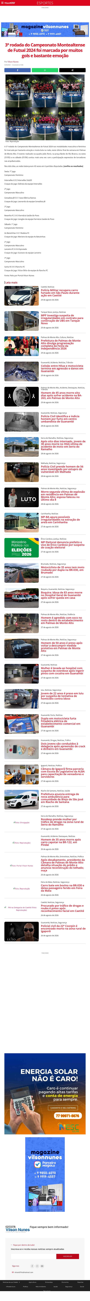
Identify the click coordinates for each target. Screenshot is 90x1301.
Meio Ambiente (41, 1286)
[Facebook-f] (32, 1266)
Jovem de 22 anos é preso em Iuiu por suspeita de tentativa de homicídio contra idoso (62, 695)
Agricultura (32, 1282)
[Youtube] (42, 1266)
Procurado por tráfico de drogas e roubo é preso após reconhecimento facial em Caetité (62, 908)
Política (25, 1286)
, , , (57, 362)
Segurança (68, 1286)
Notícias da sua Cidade (10, 1282)
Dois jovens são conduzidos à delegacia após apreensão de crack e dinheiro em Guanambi (63, 746)
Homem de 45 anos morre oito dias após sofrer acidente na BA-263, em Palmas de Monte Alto (61, 395)
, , (53, 312)
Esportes (45, 3)
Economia (65, 1282)
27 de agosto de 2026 (49, 526)
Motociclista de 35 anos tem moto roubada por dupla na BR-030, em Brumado (62, 569)
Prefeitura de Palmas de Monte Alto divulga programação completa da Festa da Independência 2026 (61, 344)
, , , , (63, 388)
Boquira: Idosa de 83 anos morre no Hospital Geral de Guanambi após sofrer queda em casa (61, 595)
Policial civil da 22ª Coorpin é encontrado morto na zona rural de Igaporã (63, 928)
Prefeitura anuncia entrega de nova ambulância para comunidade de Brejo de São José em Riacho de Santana (62, 798)
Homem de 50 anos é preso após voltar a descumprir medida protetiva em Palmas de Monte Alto (61, 647)
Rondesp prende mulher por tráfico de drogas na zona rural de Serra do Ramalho (62, 821)
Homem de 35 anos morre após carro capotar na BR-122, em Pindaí (61, 842)
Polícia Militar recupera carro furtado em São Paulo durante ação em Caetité (60, 292)
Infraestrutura (10, 1286)
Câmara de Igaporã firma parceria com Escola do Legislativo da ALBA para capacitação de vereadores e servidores (63, 772)
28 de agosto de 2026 (49, 426)
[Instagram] (37, 1266)
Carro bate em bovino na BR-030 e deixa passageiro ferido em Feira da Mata (62, 887)
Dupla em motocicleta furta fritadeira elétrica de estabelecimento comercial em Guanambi (60, 722)
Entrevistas (49, 1282)
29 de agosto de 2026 (49, 300)
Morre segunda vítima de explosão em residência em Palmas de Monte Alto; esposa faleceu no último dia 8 (63, 495)
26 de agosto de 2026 (49, 849)
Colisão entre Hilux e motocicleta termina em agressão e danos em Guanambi (62, 368)
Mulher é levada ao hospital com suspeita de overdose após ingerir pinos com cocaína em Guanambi (62, 670)
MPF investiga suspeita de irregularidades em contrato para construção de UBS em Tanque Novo (62, 319)
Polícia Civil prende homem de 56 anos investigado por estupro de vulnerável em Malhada (62, 469)
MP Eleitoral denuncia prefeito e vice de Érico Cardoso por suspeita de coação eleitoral (63, 544)
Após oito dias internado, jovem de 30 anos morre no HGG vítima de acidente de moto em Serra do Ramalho (63, 445)
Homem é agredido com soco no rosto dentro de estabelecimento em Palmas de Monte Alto (62, 620)
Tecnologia (46, 1291)
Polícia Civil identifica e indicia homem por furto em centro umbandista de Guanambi (60, 418)
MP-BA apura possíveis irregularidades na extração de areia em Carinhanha (60, 519)
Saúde (56, 1286)
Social (82, 1286)
